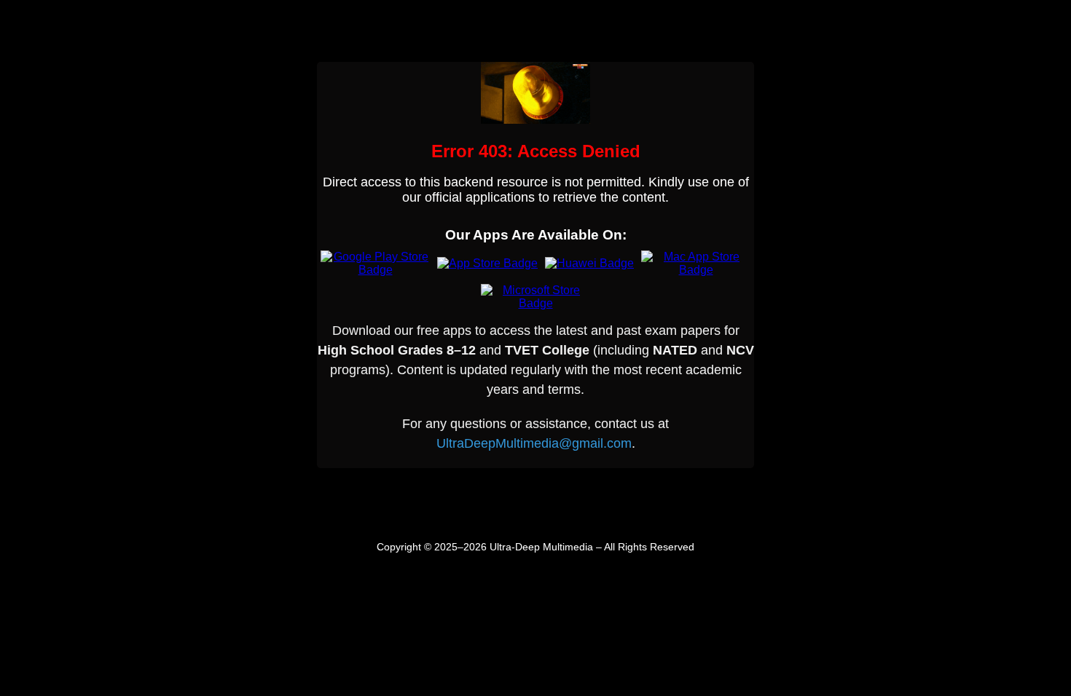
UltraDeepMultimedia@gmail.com (534, 443)
